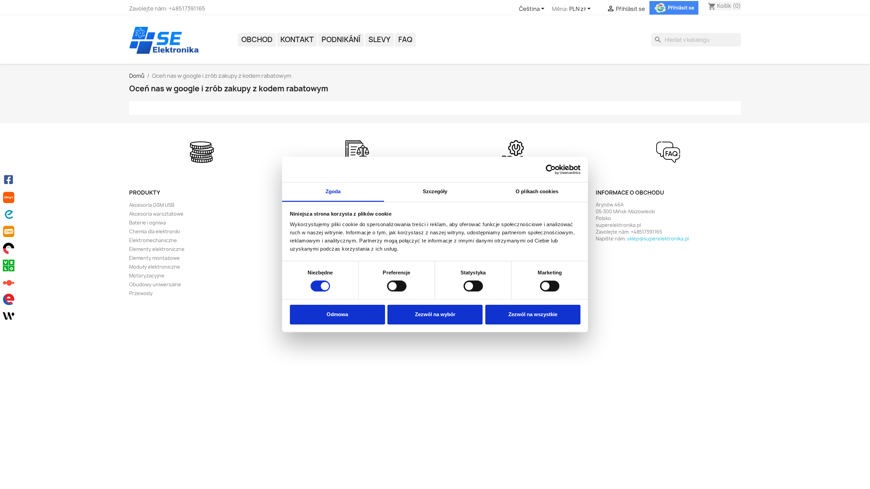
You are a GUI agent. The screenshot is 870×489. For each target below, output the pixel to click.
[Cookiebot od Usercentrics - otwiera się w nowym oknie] (550, 169)
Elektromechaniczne (153, 240)
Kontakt (297, 39)
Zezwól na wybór (435, 314)
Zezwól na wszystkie (532, 314)
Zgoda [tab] (333, 191)
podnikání (341, 39)
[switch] (396, 286)
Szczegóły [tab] (435, 191)
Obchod (257, 39)
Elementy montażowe (154, 258)
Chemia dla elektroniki (154, 231)
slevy (379, 39)
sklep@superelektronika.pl (658, 238)
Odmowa (337, 314)
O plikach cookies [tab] (537, 191)
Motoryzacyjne (146, 275)
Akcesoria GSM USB (151, 205)
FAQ (405, 39)
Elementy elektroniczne (157, 249)
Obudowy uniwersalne (155, 284)
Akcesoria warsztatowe (156, 214)
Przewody (141, 293)
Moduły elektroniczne (154, 267)
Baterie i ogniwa (147, 222)
